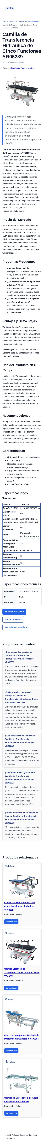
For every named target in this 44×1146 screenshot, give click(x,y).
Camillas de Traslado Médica (22, 68)
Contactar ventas (13, 619)
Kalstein (9, 8)
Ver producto (11, 922)
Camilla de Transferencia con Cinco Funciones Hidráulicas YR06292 (19, 906)
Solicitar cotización (14, 612)
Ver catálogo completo (16, 627)
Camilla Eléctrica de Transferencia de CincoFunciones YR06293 (21, 972)
